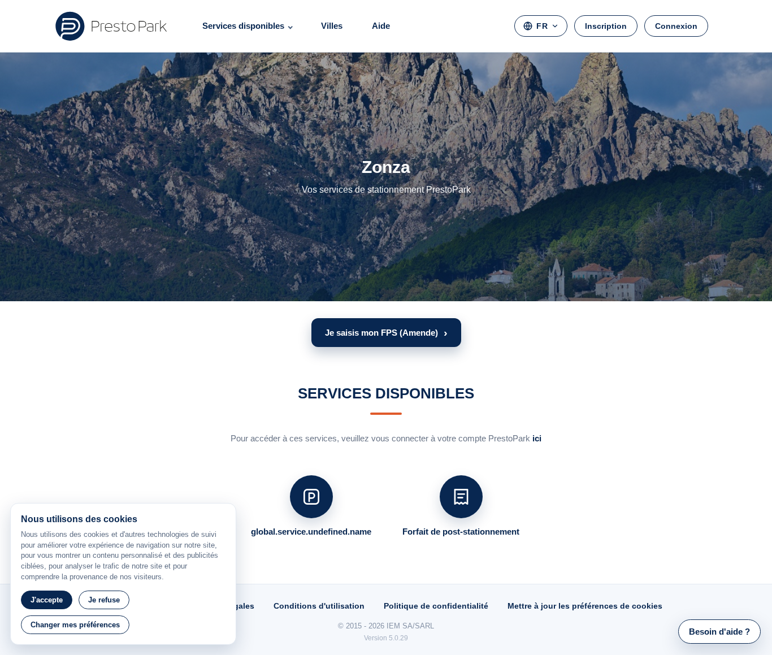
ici (536, 438)
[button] (386, 332)
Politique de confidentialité (436, 605)
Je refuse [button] (104, 600)
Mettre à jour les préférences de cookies (585, 605)
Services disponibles (243, 26)
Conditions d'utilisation (319, 605)
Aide (381, 26)
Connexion (676, 26)
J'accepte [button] (47, 600)
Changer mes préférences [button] (75, 625)
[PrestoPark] (111, 26)
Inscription (606, 26)
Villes (331, 26)
